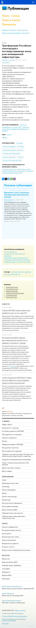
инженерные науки (22, 258)
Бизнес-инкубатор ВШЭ (9, 510)
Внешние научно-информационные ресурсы (16, 550)
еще (19, 274)
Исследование (12, 366)
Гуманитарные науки (12, 287)
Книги (6, 15)
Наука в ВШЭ (25, 33)
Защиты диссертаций (9, 540)
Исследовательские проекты (11, 530)
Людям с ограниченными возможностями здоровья (15, 464)
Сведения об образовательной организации (16, 459)
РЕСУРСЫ (6, 555)
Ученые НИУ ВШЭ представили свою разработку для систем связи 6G (16, 311)
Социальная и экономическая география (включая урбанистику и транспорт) (15, 129)
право (14, 262)
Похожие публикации (18, 185)
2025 (19, 272)
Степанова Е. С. (6, 62)
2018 (15, 274)
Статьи (16, 15)
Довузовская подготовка (10, 483)
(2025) (17, 171)
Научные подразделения (10, 527)
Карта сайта (5, 623)
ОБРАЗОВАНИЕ (8, 477)
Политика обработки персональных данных (14, 616)
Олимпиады (6, 486)
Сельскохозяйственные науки (15, 293)
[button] (4, 189)
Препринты (9, 24)
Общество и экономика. (8, 60)
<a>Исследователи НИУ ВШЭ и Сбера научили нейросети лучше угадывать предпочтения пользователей (16, 380)
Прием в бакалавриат (9, 490)
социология (19, 262)
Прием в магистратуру (9, 496)
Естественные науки (12, 289)
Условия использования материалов (12, 613)
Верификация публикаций (9, 30)
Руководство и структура (10, 428)
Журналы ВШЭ (6, 575)
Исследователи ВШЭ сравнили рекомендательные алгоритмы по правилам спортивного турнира (15, 340)
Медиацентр (6, 572)
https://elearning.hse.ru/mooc (11, 600)
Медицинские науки (12, 291)
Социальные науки (11, 295)
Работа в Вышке (7, 471)
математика (26, 260)
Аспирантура (6, 500)
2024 (22, 272)
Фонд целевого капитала (10, 448)
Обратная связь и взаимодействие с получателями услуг (14, 517)
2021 (5, 274)
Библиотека (6, 559)
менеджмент (8, 262)
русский (9, 134)
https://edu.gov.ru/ (8, 593)
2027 (12, 272)
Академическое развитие (10, 543)
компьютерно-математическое (13, 260)
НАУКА (5, 523)
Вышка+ (4, 493)
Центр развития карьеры (10, 506)
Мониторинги (6, 533)
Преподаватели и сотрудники (12, 434)
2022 (29, 272)
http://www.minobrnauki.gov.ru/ (12, 586)
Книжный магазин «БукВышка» (11, 565)
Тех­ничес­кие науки (11, 297)
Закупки (4, 441)
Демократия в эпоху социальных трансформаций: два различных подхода (16, 194)
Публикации (18, 8)
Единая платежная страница (11, 468)
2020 (8, 274)
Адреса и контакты (20, 610)
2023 (25, 272)
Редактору (31, 626)
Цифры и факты (7, 424)
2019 (12, 274)
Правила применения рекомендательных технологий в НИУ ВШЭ (14, 620)
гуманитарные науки (10, 258)
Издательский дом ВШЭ (9, 562)
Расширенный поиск (22, 30)
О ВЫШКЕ (6, 421)
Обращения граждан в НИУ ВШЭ (12, 444)
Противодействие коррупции (12, 451)
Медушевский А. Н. (9, 200)
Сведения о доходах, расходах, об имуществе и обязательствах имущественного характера (18, 455)
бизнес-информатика (10, 252)
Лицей (4, 480)
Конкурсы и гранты (8, 547)
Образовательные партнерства (12, 513)
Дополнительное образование (12, 503)
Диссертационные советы (10, 537)
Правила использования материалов (11, 33)
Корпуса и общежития (9, 438)
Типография (6, 569)
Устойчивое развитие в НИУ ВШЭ (13, 431)
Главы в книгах (11, 20)
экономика (27, 262)
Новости (6, 304)
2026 (15, 272)
